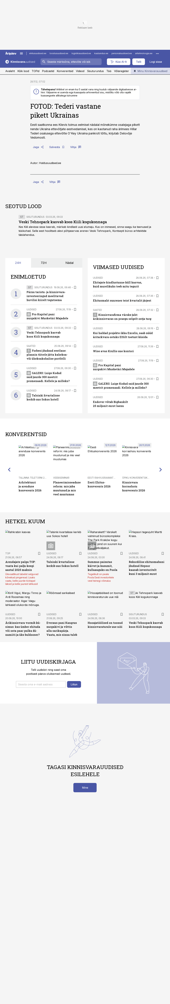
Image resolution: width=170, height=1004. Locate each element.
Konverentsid (65, 71)
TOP (7, 553)
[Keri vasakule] (9, 469)
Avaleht (10, 71)
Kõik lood (23, 71)
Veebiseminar (61, 477)
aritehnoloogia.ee (143, 53)
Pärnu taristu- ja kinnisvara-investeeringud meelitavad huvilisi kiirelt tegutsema (46, 296)
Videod (80, 71)
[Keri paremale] (161, 469)
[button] (41, 684)
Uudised (32, 309)
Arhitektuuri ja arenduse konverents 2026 (30, 486)
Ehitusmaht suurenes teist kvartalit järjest (122, 300)
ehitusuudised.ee (37, 53)
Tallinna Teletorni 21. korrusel (38, 477)
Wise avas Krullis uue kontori (113, 351)
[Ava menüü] (21, 53)
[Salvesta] (75, 287)
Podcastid (48, 71)
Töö (108, 71)
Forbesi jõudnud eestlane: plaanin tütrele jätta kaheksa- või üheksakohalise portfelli (47, 354)
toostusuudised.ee (59, 53)
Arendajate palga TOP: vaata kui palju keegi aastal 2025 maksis (20, 566)
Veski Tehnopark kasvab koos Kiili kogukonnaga (63, 221)
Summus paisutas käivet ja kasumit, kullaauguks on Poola (102, 566)
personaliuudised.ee (122, 53)
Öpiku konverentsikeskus (138, 477)
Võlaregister (121, 71)
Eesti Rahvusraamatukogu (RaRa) (109, 477)
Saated (31, 346)
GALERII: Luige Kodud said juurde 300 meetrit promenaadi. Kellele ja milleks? (48, 377)
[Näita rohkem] (157, 53)
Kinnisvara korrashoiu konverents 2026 (133, 486)
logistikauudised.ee (81, 53)
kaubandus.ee (101, 53)
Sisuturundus (95, 71)
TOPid (35, 71)
